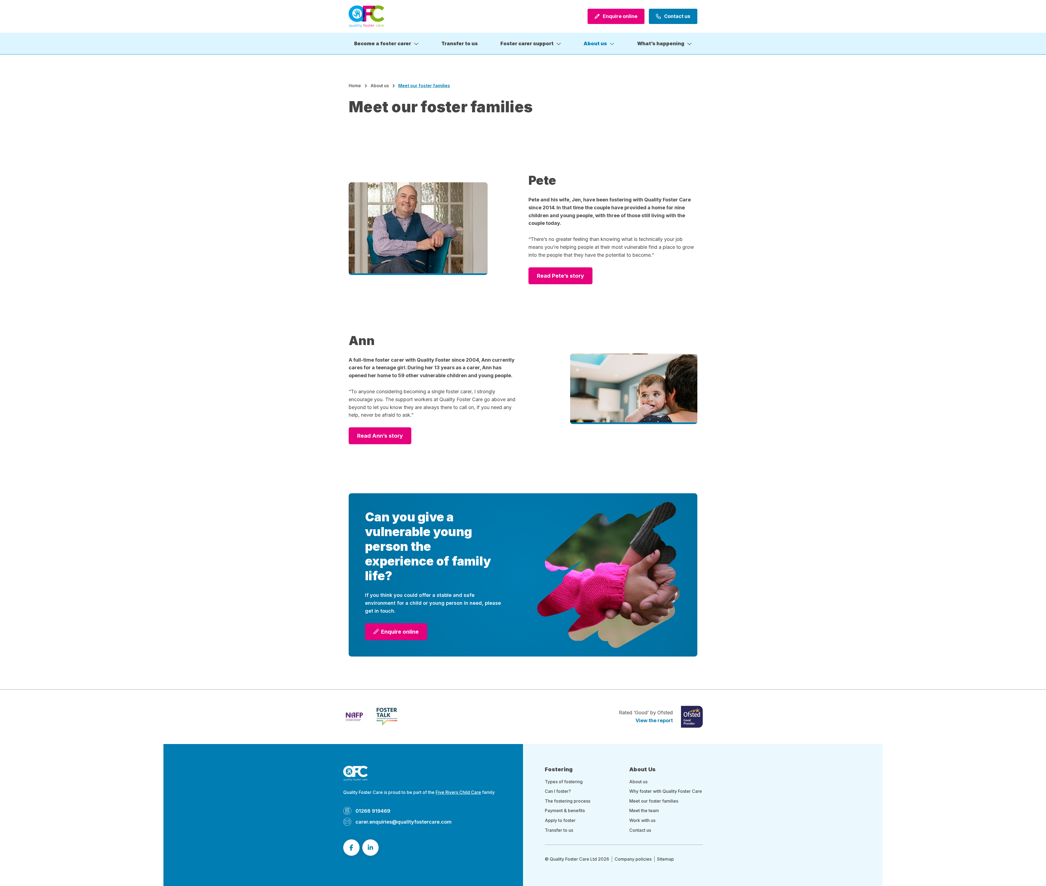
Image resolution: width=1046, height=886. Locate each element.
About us (595, 43)
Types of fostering (564, 781)
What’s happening (660, 43)
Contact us (676, 16)
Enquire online (619, 16)
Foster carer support (527, 43)
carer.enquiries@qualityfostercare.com (403, 822)
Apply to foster (560, 820)
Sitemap (665, 859)
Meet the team (644, 810)
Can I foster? (558, 791)
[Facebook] (351, 847)
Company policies (633, 859)
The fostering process (567, 801)
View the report (654, 720)
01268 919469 (372, 811)
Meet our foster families (653, 801)
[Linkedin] (370, 847)
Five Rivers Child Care (458, 792)
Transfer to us (459, 43)
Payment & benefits (565, 810)
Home (355, 85)
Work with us (642, 820)
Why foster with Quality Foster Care (665, 791)
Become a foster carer (382, 43)
